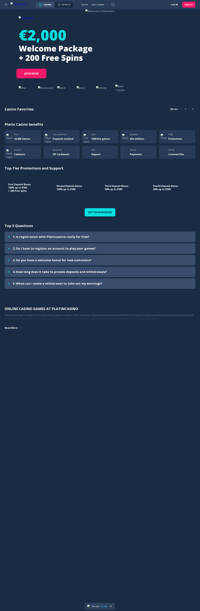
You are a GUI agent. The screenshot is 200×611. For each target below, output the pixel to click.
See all (174, 109)
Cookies (103, 606)
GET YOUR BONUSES (100, 212)
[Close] (111, 606)
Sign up (189, 4)
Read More (11, 327)
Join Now (31, 73)
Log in (174, 4)
